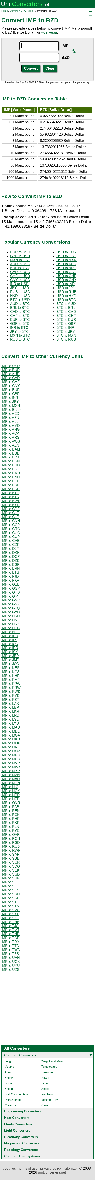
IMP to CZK (10, 545)
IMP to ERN (10, 568)
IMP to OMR (10, 803)
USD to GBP (66, 256)
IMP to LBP (10, 707)
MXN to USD (20, 260)
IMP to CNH (10, 521)
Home (4, 10)
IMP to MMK (10, 743)
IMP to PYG (10, 830)
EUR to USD (20, 252)
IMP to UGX (10, 962)
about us (9, 1168)
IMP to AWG (10, 441)
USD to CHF (66, 276)
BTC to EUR (66, 319)
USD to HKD (66, 296)
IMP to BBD (10, 453)
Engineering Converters (22, 1111)
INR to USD (19, 284)
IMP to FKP (10, 580)
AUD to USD (20, 264)
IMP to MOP (10, 751)
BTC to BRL (65, 308)
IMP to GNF (10, 604)
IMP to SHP (10, 878)
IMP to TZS (10, 954)
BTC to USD (20, 300)
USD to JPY (65, 288)
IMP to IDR (9, 636)
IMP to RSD (10, 842)
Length (9, 1061)
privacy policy (51, 1168)
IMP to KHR (10, 676)
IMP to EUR (10, 370)
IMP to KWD (11, 691)
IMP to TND (10, 934)
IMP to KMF (10, 680)
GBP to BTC (20, 323)
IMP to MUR (10, 759)
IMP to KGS (10, 672)
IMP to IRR (9, 648)
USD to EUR (66, 252)
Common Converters (20, 1055)
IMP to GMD (10, 600)
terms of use (28, 1168)
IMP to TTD (10, 946)
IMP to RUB (10, 846)
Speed (9, 1088)
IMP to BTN (10, 497)
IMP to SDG (10, 866)
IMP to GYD (10, 612)
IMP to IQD (9, 644)
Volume (9, 1066)
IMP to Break (11, 409)
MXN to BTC (20, 335)
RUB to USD (20, 292)
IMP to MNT (10, 747)
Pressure (47, 1072)
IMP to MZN (10, 775)
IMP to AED (10, 413)
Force (8, 1083)
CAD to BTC (20, 312)
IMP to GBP (10, 394)
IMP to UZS (10, 969)
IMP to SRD (10, 894)
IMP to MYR (10, 771)
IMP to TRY (10, 942)
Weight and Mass (52, 1061)
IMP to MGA (10, 735)
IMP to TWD (10, 950)
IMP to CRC (10, 529)
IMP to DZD (10, 560)
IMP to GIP (9, 596)
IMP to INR (9, 398)
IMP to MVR (10, 763)
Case (44, 1105)
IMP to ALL (9, 421)
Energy (9, 1077)
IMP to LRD (10, 715)
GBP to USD (20, 256)
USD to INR (65, 284)
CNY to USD (20, 280)
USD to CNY (66, 280)
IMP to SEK (10, 870)
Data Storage (13, 1099)
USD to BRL (66, 268)
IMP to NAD (10, 779)
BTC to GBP (66, 323)
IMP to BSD (10, 489)
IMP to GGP (10, 588)
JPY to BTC (19, 331)
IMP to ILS (9, 640)
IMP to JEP (10, 656)
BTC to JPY (65, 331)
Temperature (49, 1066)
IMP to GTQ (10, 608)
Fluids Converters (18, 1124)
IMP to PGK (10, 815)
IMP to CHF (10, 382)
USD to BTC (66, 300)
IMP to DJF (10, 549)
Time (44, 1083)
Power (45, 1077)
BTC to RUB (66, 339)
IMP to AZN (10, 445)
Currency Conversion (21, 10)
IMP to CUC (10, 533)
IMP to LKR (10, 711)
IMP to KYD (10, 695)
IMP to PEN (10, 811)
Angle (45, 1088)
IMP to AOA (10, 433)
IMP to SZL (10, 918)
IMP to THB (10, 922)
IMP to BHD (10, 465)
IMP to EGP (10, 564)
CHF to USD (20, 276)
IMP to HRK (10, 624)
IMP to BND (10, 477)
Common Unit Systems (22, 1156)
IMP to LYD (10, 723)
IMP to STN (10, 906)
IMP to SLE (10, 882)
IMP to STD (10, 902)
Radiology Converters (21, 1150)
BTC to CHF (66, 316)
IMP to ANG (10, 429)
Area (8, 1072)
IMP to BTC (10, 493)
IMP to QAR (10, 834)
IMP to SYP (10, 914)
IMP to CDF (10, 509)
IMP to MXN (10, 406)
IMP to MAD (10, 727)
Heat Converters (16, 1118)
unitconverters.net (52, 1172)
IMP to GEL (10, 584)
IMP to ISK (9, 652)
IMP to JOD (10, 664)
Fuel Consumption (16, 1094)
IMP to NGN (10, 783)
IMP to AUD (10, 374)
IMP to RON (10, 838)
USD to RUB (66, 292)
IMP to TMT (10, 930)
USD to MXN (66, 260)
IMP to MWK (11, 767)
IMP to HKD (10, 616)
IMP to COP (10, 525)
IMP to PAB (10, 807)
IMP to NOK (10, 791)
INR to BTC (19, 327)
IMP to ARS (10, 437)
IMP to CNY (10, 386)
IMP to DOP (10, 556)
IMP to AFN (10, 417)
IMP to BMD (10, 473)
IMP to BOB (10, 481)
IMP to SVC (10, 910)
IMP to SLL (10, 886)
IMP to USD (10, 366)
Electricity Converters (21, 1137)
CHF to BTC (20, 316)
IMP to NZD (10, 799)
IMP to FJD (10, 576)
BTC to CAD (66, 312)
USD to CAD (66, 272)
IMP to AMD (10, 425)
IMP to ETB (10, 572)
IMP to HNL (10, 620)
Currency (10, 1105)
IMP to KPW (10, 684)
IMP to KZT (10, 699)
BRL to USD (19, 268)
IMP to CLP (10, 517)
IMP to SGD (10, 874)
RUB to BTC (20, 339)
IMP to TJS (10, 926)
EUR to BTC (20, 319)
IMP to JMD (10, 660)
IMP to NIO (9, 787)
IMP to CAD (10, 378)
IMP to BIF (9, 469)
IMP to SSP (10, 898)
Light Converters (17, 1130)
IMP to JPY (10, 402)
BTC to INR (65, 327)
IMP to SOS (10, 890)
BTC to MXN (66, 335)
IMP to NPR (10, 795)
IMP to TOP (10, 938)
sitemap (70, 1168)
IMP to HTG (10, 628)
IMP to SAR (10, 854)
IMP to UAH (10, 958)
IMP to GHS (10, 592)
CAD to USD (20, 272)
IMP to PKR (10, 823)
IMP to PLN (10, 827)
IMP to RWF (10, 850)
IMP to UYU (10, 966)
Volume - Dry (49, 1099)
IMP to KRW (11, 688)
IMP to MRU (10, 755)
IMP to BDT (10, 457)
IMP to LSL (10, 719)
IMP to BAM (10, 449)
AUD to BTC (20, 304)
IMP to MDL (10, 731)
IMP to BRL (10, 485)
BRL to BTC (19, 308)
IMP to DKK (10, 552)
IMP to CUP (10, 537)
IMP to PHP (10, 819)
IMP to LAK (10, 703)
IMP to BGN (10, 461)
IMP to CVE (10, 541)
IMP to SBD (10, 858)
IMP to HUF (10, 632)
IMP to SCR (10, 862)
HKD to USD (20, 296)
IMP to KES (10, 668)
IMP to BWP (10, 501)
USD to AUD (66, 264)
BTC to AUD (66, 304)
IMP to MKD (10, 739)
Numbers (47, 1094)
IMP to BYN (10, 505)
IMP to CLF (10, 513)
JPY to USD (19, 288)
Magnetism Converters (21, 1143)
